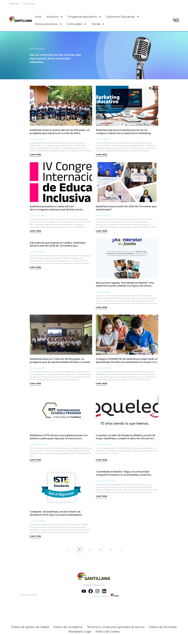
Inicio (38, 16)
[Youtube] (84, 591)
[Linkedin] (104, 591)
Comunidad (74, 24)
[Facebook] (90, 591)
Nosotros (52, 16)
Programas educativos (82, 16)
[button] (175, 20)
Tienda (96, 24)
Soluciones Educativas (120, 16)
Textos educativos (46, 24)
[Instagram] (97, 591)
